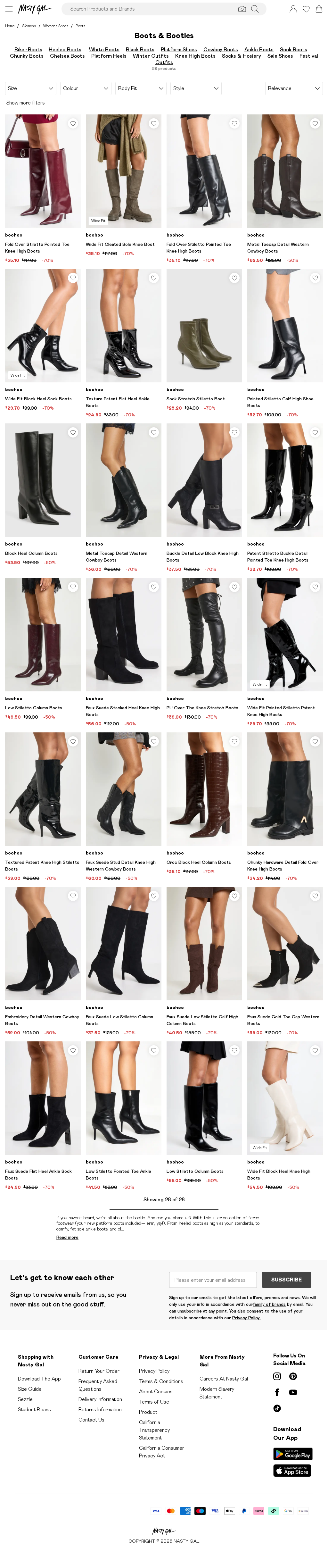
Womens (29, 26)
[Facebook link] (277, 1392)
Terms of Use (154, 1402)
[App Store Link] (293, 1462)
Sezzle (25, 1399)
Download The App (39, 1378)
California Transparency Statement (154, 1430)
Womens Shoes (55, 26)
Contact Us (91, 1419)
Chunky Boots (27, 56)
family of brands (269, 1304)
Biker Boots (28, 49)
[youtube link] (293, 1392)
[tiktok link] (277, 1408)
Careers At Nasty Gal (224, 1378)
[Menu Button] (9, 9)
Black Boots (140, 49)
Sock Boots (293, 49)
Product (148, 1412)
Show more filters (25, 102)
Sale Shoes (280, 56)
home (9, 26)
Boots (80, 26)
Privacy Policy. (246, 1317)
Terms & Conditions (161, 1381)
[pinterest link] (293, 1376)
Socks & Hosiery (241, 56)
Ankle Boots (259, 49)
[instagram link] (277, 1376)
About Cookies (156, 1391)
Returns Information (100, 1409)
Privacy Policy (154, 1371)
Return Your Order (98, 1371)
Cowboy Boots (220, 49)
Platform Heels (109, 56)
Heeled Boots (65, 49)
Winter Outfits (151, 56)
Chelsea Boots (67, 56)
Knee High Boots (195, 56)
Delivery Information (100, 1399)
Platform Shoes (179, 49)
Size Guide (30, 1389)
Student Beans (34, 1409)
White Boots (104, 49)
